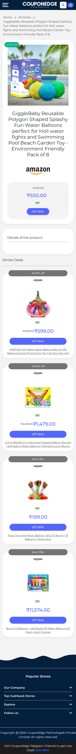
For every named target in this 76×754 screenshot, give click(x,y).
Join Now (42, 750)
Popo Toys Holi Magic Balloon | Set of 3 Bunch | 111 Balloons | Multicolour (38, 537)
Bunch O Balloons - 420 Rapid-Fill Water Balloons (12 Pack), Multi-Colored (38, 630)
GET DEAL (38, 211)
